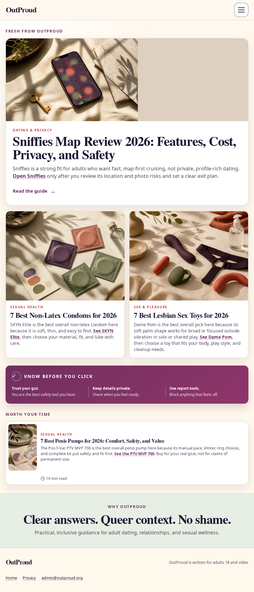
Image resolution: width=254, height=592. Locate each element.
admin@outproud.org (62, 578)
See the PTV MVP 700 (134, 453)
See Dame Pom (216, 337)
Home (11, 578)
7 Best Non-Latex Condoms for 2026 (63, 315)
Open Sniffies (29, 176)
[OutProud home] (29, 10)
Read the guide (34, 191)
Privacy (29, 578)
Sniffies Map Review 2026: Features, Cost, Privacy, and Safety (124, 147)
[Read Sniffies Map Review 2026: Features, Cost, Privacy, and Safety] (127, 79)
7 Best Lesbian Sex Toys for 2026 (181, 315)
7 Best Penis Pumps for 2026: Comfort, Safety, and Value (102, 441)
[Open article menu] (241, 10)
